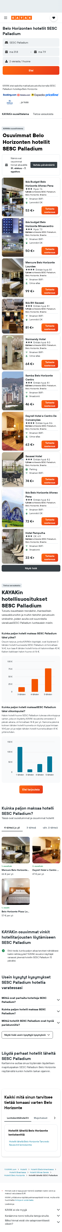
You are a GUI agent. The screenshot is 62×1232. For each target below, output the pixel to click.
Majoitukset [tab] (40, 1117)
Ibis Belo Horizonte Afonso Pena (41, 494)
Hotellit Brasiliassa (17, 1172)
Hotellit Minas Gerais (39, 1172)
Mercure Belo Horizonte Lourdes (40, 264)
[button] (5, 17)
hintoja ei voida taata (24, 1200)
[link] (31, 789)
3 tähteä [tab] (31, 827)
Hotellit (23, 1169)
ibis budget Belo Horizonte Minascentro (39, 224)
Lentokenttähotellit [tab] (18, 1117)
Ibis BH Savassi (34, 302)
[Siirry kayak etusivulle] (21, 18)
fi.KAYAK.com (10, 1169)
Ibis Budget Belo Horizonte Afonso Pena (39, 183)
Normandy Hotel (35, 339)
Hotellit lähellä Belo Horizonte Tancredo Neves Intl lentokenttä (29, 1143)
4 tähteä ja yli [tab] (12, 827)
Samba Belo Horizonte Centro (39, 377)
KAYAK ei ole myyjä (16, 1209)
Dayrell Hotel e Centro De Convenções (41, 417)
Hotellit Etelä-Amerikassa (42, 1169)
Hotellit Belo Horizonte (14, 1175)
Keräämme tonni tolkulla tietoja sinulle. (27, 1215)
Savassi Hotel (33, 456)
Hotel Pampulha (35, 533)
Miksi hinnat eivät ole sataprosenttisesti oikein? (27, 1222)
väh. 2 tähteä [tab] (50, 827)
